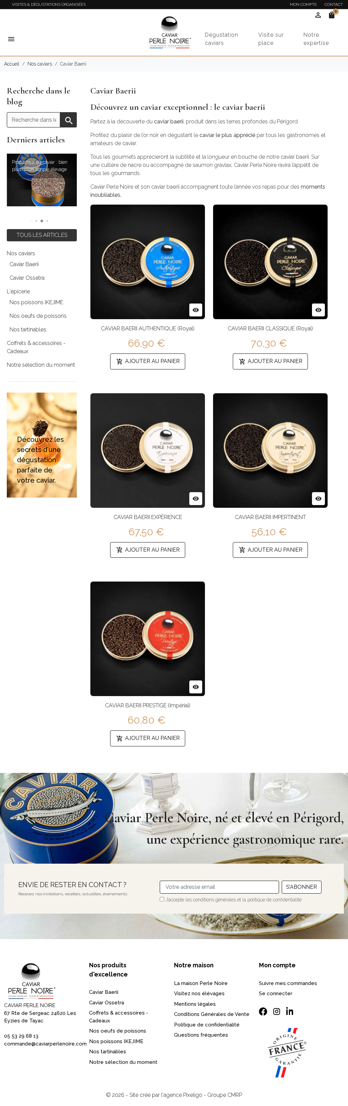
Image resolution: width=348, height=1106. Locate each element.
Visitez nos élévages (199, 993)
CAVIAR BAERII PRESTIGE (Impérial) (147, 705)
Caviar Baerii (24, 264)
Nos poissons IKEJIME (36, 302)
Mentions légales (195, 1004)
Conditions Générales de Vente (211, 1014)
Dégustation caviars (221, 39)
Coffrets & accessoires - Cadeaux (36, 347)
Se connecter (275, 993)
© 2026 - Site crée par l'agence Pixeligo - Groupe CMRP (174, 1095)
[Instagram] (277, 1011)
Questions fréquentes (201, 1035)
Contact (334, 4)
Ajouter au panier (148, 361)
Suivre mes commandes (288, 983)
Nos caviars (21, 253)
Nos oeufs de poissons (38, 316)
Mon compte (303, 4)
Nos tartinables (28, 329)
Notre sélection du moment (41, 365)
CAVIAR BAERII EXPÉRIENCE (148, 517)
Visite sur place (271, 39)
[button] (31, 221)
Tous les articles (42, 235)
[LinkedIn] (290, 1010)
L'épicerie (18, 291)
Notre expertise (316, 39)
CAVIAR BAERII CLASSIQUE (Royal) (270, 328)
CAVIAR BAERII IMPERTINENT (270, 517)
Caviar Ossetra (27, 278)
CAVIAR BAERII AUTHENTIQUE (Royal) (147, 328)
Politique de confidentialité (207, 1025)
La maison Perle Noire (201, 983)
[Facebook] (263, 1011)
